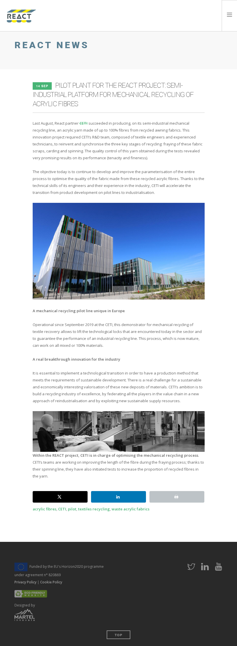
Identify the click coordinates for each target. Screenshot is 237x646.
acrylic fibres (44, 509)
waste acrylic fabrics (130, 509)
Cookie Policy (51, 582)
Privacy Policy (25, 582)
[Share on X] (60, 497)
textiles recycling (94, 509)
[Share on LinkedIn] (118, 497)
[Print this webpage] (176, 497)
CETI (83, 123)
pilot (72, 509)
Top (118, 635)
